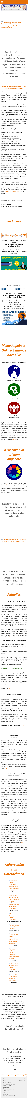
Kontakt (14, 439)
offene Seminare (9, 485)
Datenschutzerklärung (21, 1076)
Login (23, 1079)
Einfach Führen (13, 637)
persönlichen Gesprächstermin (13, 191)
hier (15, 626)
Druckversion (8, 1079)
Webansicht (22, 1081)
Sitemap (5, 1081)
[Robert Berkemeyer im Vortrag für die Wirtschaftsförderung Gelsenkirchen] (14, 551)
